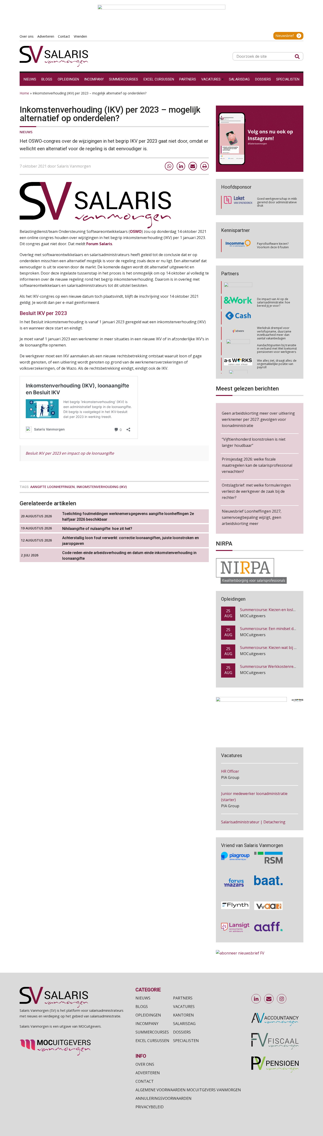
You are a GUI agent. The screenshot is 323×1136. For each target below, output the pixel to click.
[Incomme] (238, 245)
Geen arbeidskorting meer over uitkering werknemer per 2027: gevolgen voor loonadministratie (258, 419)
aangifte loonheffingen (52, 486)
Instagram (282, 999)
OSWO (136, 231)
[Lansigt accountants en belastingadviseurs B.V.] (235, 918)
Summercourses (152, 1032)
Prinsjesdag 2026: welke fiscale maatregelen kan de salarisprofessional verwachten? (257, 465)
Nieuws (26, 132)
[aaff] (268, 918)
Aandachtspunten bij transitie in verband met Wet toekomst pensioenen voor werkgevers (277, 333)
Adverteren (147, 1072)
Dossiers (182, 1032)
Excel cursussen (152, 1040)
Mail (269, 999)
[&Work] (238, 287)
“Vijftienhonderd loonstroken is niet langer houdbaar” (253, 442)
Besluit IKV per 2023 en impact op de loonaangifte (70, 453)
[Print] (204, 166)
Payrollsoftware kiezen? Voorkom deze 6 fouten (273, 245)
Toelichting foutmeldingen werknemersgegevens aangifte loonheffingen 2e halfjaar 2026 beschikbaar (128, 516)
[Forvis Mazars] (235, 874)
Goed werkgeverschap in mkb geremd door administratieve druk (277, 202)
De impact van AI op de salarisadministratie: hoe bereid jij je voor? (273, 287)
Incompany (146, 1023)
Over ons (144, 1064)
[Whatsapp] (169, 166)
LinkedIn (256, 999)
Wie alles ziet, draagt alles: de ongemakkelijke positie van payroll (277, 349)
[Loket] (238, 202)
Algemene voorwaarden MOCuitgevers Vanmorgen (188, 1089)
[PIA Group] (235, 849)
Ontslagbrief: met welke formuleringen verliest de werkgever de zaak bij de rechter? (256, 491)
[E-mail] (192, 166)
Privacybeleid (149, 1106)
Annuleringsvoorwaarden (163, 1098)
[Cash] (238, 303)
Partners (182, 998)
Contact (144, 1081)
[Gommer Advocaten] (238, 333)
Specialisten (186, 1040)
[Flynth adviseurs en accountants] (235, 897)
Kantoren (183, 1015)
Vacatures (184, 1006)
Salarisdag (184, 1023)
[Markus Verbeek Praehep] (238, 364)
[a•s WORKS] (238, 349)
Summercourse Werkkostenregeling (272, 648)
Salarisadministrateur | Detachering (253, 802)
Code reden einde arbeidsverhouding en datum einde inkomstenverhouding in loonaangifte (129, 555)
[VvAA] (268, 897)
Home (24, 93)
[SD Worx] (238, 318)
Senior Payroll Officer (240, 825)
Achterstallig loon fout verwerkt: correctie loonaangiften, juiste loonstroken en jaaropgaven (130, 541)
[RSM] (268, 849)
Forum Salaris (99, 243)
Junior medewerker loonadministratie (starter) (254, 777)
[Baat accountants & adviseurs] (268, 874)
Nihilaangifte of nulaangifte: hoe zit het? (97, 528)
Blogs (141, 1006)
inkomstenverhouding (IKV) (102, 486)
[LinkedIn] (181, 166)
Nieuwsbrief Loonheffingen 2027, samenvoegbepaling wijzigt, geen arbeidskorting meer (251, 517)
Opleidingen (148, 1015)
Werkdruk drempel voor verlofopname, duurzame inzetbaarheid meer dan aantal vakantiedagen (274, 318)
